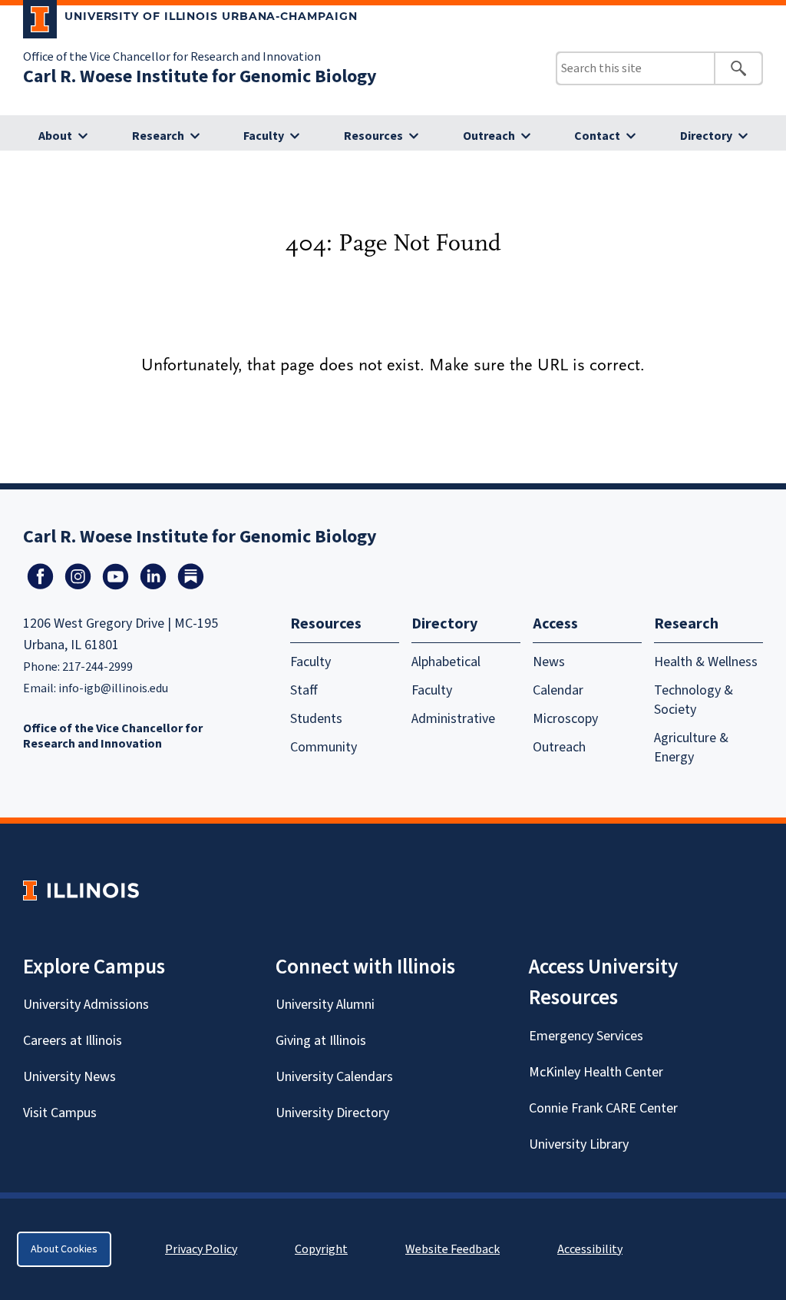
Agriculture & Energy (691, 747)
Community (323, 747)
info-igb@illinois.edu (113, 688)
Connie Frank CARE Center (603, 1108)
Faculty (263, 136)
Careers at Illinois (72, 1040)
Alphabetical (446, 662)
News (549, 662)
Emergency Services (586, 1036)
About (55, 136)
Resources (373, 136)
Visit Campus (60, 1113)
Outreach (489, 136)
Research (158, 136)
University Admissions (86, 1004)
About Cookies (64, 1249)
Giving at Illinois (321, 1040)
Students (316, 718)
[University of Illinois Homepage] (81, 890)
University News (69, 1076)
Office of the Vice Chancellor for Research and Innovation (172, 56)
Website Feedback (454, 1249)
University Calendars (334, 1076)
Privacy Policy (201, 1249)
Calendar (558, 690)
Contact (597, 136)
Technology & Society (693, 700)
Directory (706, 136)
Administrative (453, 718)
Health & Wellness (706, 662)
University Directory (332, 1113)
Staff (304, 690)
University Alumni (325, 1004)
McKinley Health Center (596, 1072)
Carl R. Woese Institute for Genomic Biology (200, 76)
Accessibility (590, 1249)
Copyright (321, 1249)
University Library (579, 1144)
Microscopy (565, 718)
